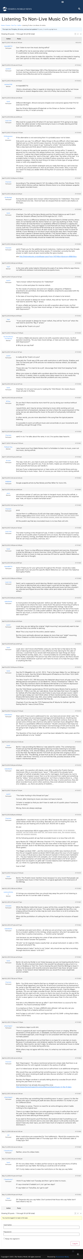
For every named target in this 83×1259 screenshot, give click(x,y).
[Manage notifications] (78, 1254)
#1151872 (78, 644)
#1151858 (78, 431)
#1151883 (78, 957)
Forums (8, 25)
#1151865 (78, 505)
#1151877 (78, 790)
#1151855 (78, 352)
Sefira (19, 25)
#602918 (78, 42)
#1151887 (78, 1093)
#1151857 (78, 397)
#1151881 (78, 902)
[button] (62, 2)
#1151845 (78, 117)
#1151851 (78, 263)
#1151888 (78, 1131)
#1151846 (78, 132)
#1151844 (78, 98)
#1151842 (78, 65)
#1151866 (78, 528)
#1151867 (78, 545)
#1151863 (78, 478)
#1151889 (78, 1147)
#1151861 (78, 443)
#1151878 (78, 814)
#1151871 (78, 621)
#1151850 (78, 244)
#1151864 (78, 489)
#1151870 (78, 598)
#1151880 (78, 888)
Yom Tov (13, 25)
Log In (75, 1243)
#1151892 (78, 1194)
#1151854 (78, 333)
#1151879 (78, 873)
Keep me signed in (12, 1239)
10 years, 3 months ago (44, 29)
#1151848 (78, 194)
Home (3, 25)
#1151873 (78, 667)
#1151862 (78, 457)
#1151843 (78, 81)
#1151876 (78, 765)
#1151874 (78, 711)
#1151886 (78, 1058)
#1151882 (78, 925)
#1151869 (78, 578)
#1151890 (78, 1159)
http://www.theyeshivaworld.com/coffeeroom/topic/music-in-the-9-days (43, 1087)
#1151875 (78, 742)
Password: (8, 1232)
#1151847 (78, 178)
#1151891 (78, 1176)
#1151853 (78, 316)
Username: (8, 1225)
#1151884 (78, 978)
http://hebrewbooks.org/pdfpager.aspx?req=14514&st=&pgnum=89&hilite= (48, 256)
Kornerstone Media (62, 1257)
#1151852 (78, 277)
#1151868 (78, 563)
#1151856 (78, 384)
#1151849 (78, 209)
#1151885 (78, 1022)
